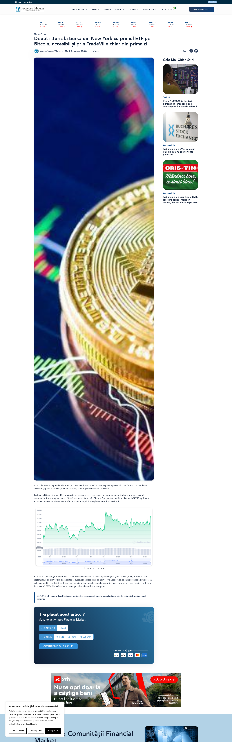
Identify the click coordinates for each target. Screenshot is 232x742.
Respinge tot (35, 730)
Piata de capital (78, 9)
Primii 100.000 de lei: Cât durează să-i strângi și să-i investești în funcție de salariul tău (180, 104)
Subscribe (212, 2)
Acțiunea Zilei (169, 145)
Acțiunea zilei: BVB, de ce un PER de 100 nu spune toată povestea (179, 152)
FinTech (132, 9)
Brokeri (95, 9)
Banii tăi (166, 97)
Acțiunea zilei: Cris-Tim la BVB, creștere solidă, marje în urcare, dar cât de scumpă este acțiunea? (180, 200)
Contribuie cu (58, 646)
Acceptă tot (53, 730)
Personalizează (18, 730)
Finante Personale (112, 9)
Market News (40, 34)
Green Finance (167, 9)
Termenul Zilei (149, 9)
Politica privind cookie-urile (25, 724)
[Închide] (62, 704)
